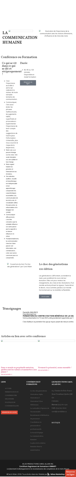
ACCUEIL (8, 389)
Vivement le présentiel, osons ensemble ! (55, 367)
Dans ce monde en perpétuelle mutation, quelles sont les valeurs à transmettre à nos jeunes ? (19, 369)
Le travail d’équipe (36, 433)
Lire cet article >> (6, 374)
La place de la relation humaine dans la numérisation (37, 446)
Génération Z (35, 398)
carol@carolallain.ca (59, 412)
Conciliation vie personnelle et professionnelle (35, 425)
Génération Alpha (36, 394)
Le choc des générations (38, 391)
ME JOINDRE (9, 399)
